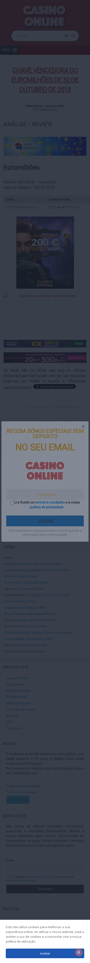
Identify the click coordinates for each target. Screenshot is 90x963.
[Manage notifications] (79, 952)
